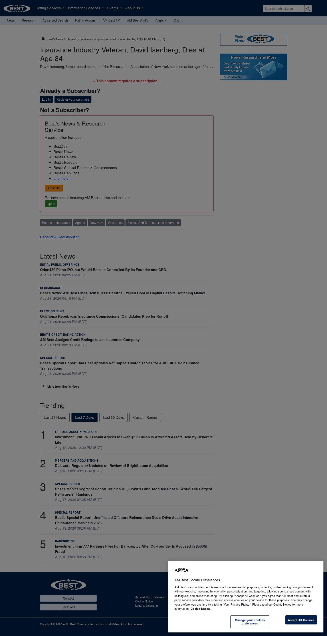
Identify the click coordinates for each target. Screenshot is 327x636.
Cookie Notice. (201, 608)
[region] (245, 596)
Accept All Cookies (301, 620)
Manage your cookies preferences (250, 622)
